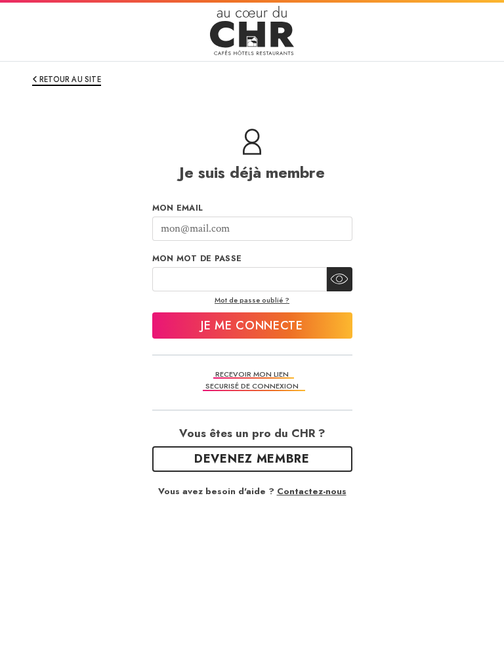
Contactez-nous (311, 491)
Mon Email (177, 208)
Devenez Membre (252, 458)
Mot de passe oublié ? (252, 300)
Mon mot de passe (197, 258)
